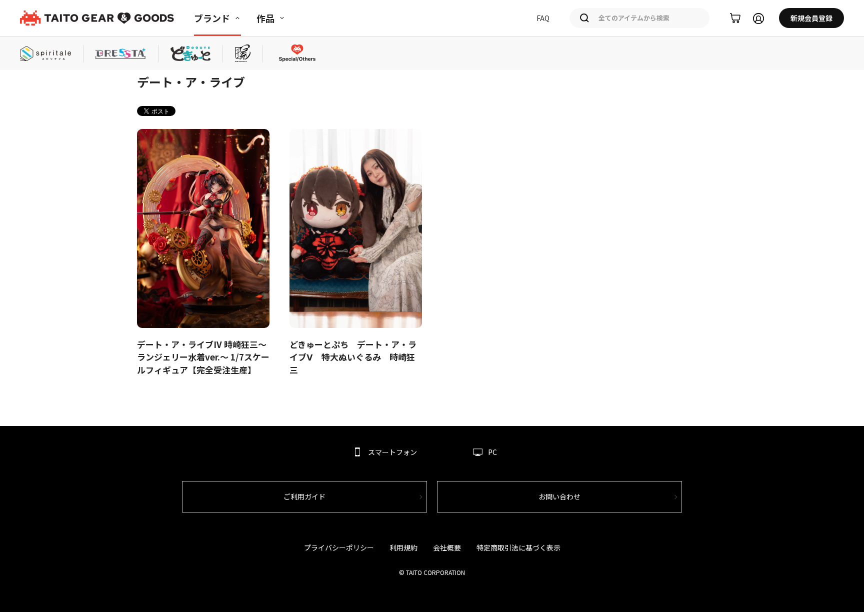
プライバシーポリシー (339, 547)
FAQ (543, 18)
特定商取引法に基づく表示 (518, 547)
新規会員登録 (811, 18)
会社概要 (447, 547)
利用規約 (404, 547)
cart (735, 18)
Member (758, 18)
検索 (584, 18)
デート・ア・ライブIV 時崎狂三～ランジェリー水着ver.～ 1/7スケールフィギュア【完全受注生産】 (203, 357)
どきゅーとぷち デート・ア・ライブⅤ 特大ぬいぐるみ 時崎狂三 (353, 357)
